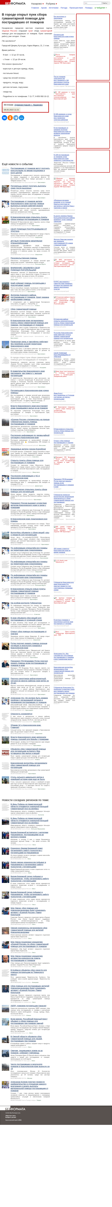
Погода (64, 8)
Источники (53, 8)
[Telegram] (15, 117)
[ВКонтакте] (4, 117)
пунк (30, 31)
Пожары (89, 8)
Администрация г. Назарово (28, 105)
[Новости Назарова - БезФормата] (13, 2)
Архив (44, 8)
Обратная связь (10, 1115)
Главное (35, 8)
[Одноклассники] (10, 117)
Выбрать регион (10, 1117)
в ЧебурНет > (101, 8)
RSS (20, 1120)
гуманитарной (46, 31)
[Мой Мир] (21, 117)
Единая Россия (9, 31)
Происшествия (76, 8)
